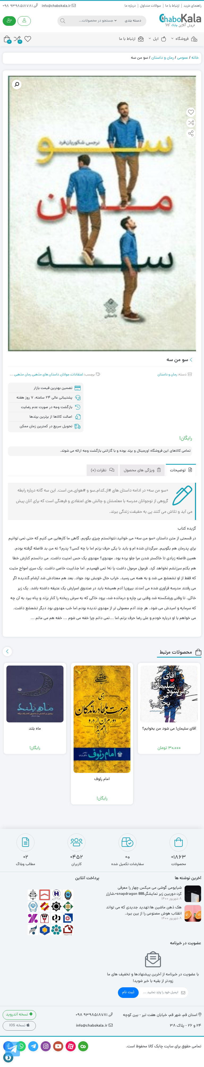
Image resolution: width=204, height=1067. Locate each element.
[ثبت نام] (9, 21)
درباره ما (130, 6)
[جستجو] (62, 21)
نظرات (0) (99, 471)
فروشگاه (182, 39)
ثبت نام (128, 992)
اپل (156, 39)
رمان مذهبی (22, 374)
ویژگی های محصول (139, 471)
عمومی (182, 58)
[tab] (181, 470)
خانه (195, 58)
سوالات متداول (150, 6)
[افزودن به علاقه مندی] (191, 113)
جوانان (64, 374)
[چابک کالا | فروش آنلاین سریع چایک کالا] (180, 20)
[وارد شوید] (24, 21)
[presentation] (7, 651)
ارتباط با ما (172, 6)
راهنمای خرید (192, 6)
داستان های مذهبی (45, 374)
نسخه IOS (18, 1026)
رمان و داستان (162, 58)
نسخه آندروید (17, 1015)
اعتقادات (77, 374)
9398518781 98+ (18, 6)
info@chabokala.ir (57, 6)
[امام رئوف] (102, 719)
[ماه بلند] (34, 694)
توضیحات (178, 471)
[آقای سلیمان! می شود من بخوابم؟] (169, 694)
